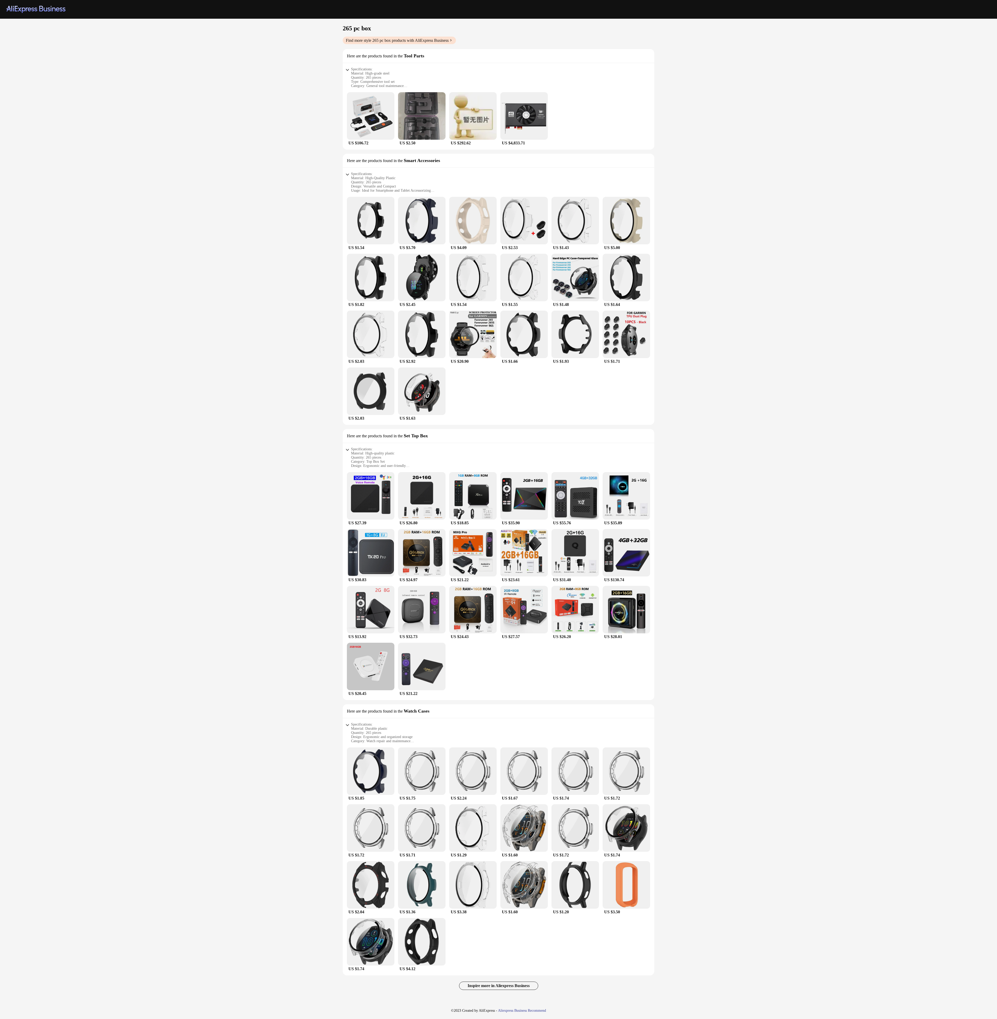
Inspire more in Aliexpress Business (499, 985)
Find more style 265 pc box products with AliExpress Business (397, 40)
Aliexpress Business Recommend (522, 1011)
